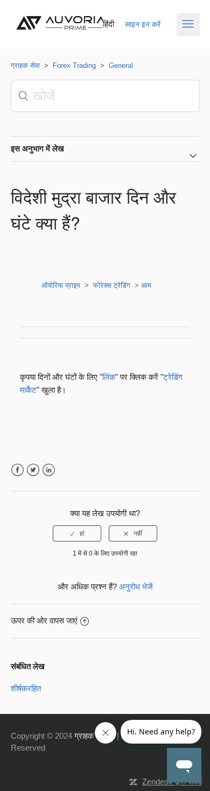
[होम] (63, 33)
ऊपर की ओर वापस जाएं (44, 620)
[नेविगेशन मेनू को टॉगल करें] (188, 24)
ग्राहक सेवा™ (94, 735)
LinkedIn (48, 470)
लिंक (108, 376)
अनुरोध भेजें (136, 586)
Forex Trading (74, 65)
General (121, 65)
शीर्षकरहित (26, 688)
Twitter (33, 470)
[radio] (77, 533)
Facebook (17, 470)
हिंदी (108, 24)
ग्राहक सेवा (25, 65)
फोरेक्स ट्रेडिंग (111, 285)
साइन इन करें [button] (142, 24)
